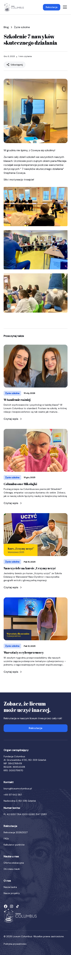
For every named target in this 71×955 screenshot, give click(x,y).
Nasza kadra (10, 887)
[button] (64, 7)
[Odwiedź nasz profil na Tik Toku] (17, 906)
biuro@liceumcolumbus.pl (18, 788)
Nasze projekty (12, 893)
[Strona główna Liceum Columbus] (20, 915)
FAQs (6, 838)
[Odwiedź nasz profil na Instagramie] (12, 906)
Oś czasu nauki (12, 868)
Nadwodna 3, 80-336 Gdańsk (20, 800)
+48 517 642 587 (13, 794)
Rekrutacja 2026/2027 (16, 832)
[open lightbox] (36, 206)
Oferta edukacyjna (14, 862)
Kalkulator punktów (14, 844)
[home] (14, 7)
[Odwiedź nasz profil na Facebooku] (6, 906)
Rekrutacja (51, 7)
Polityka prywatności (15, 943)
